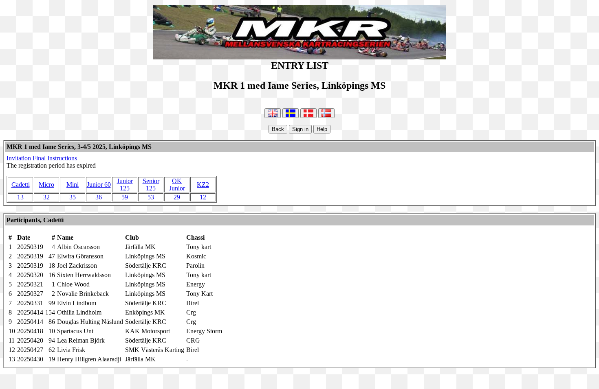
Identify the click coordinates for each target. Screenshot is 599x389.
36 (98, 197)
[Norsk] (326, 113)
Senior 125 (151, 184)
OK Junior (177, 184)
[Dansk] (308, 113)
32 (46, 197)
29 (177, 197)
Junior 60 (99, 184)
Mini (72, 184)
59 (124, 197)
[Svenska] (290, 113)
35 (72, 197)
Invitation (19, 158)
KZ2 (203, 184)
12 (203, 197)
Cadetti (20, 184)
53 (151, 197)
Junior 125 (125, 184)
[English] (272, 113)
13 (20, 197)
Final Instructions (55, 158)
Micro (46, 184)
